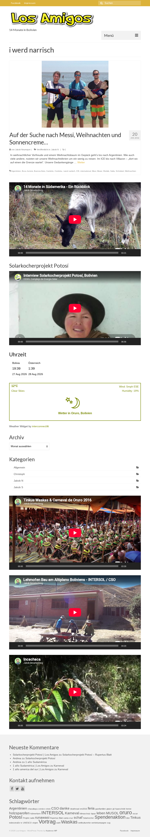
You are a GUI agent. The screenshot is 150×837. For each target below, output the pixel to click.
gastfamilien (100, 809)
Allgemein (19, 467)
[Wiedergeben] (14, 253)
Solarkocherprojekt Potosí (40, 758)
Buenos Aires (39, 171)
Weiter (81, 162)
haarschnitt (120, 809)
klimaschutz (85, 813)
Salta (112, 171)
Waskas (69, 821)
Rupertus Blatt (56, 818)
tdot (128, 818)
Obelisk (106, 171)
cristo (48, 809)
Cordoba (58, 171)
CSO (55, 808)
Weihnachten (130, 171)
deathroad (74, 809)
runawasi (42, 817)
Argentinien (16, 171)
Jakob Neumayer (23, 149)
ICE (77, 171)
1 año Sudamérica (36, 761)
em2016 (83, 809)
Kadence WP (51, 831)
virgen (35, 823)
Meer (94, 171)
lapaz (93, 813)
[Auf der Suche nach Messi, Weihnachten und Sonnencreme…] (75, 93)
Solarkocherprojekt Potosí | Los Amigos (35, 754)
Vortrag (47, 822)
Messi (99, 171)
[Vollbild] (136, 253)
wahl (58, 823)
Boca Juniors (27, 171)
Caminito (50, 171)
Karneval (59, 765)
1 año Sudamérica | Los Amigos (31, 765)
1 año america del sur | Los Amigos (33, 769)
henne (128, 809)
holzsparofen (19, 813)
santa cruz (68, 818)
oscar (135, 813)
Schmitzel (120, 171)
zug (108, 823)
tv (21, 823)
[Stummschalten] (130, 253)
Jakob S (18, 487)
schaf (78, 817)
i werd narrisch (69, 171)
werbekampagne (98, 823)
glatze (109, 809)
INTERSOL (52, 812)
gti (113, 809)
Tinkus (135, 817)
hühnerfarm (35, 813)
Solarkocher (88, 818)
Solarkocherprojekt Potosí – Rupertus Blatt (87, 754)
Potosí (15, 817)
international (85, 171)
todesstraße (14, 823)
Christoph (19, 474)
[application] (75, 219)
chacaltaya (33, 809)
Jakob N (55, 149)
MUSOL (112, 813)
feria (91, 808)
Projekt (26, 818)
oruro (125, 812)
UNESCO (27, 823)
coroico (41, 809)
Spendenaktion (110, 817)
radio (32, 818)
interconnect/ (40, 426)
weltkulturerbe (84, 823)
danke (65, 808)
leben (101, 813)
